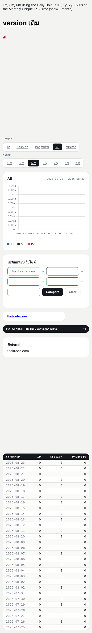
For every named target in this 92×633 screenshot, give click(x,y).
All (57, 147)
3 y (67, 163)
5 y (77, 163)
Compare (52, 292)
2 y (56, 163)
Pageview (42, 147)
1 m (9, 163)
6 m (33, 163)
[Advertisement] (46, 87)
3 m (21, 163)
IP (8, 147)
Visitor (71, 147)
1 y (45, 163)
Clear (72, 292)
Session (22, 147)
